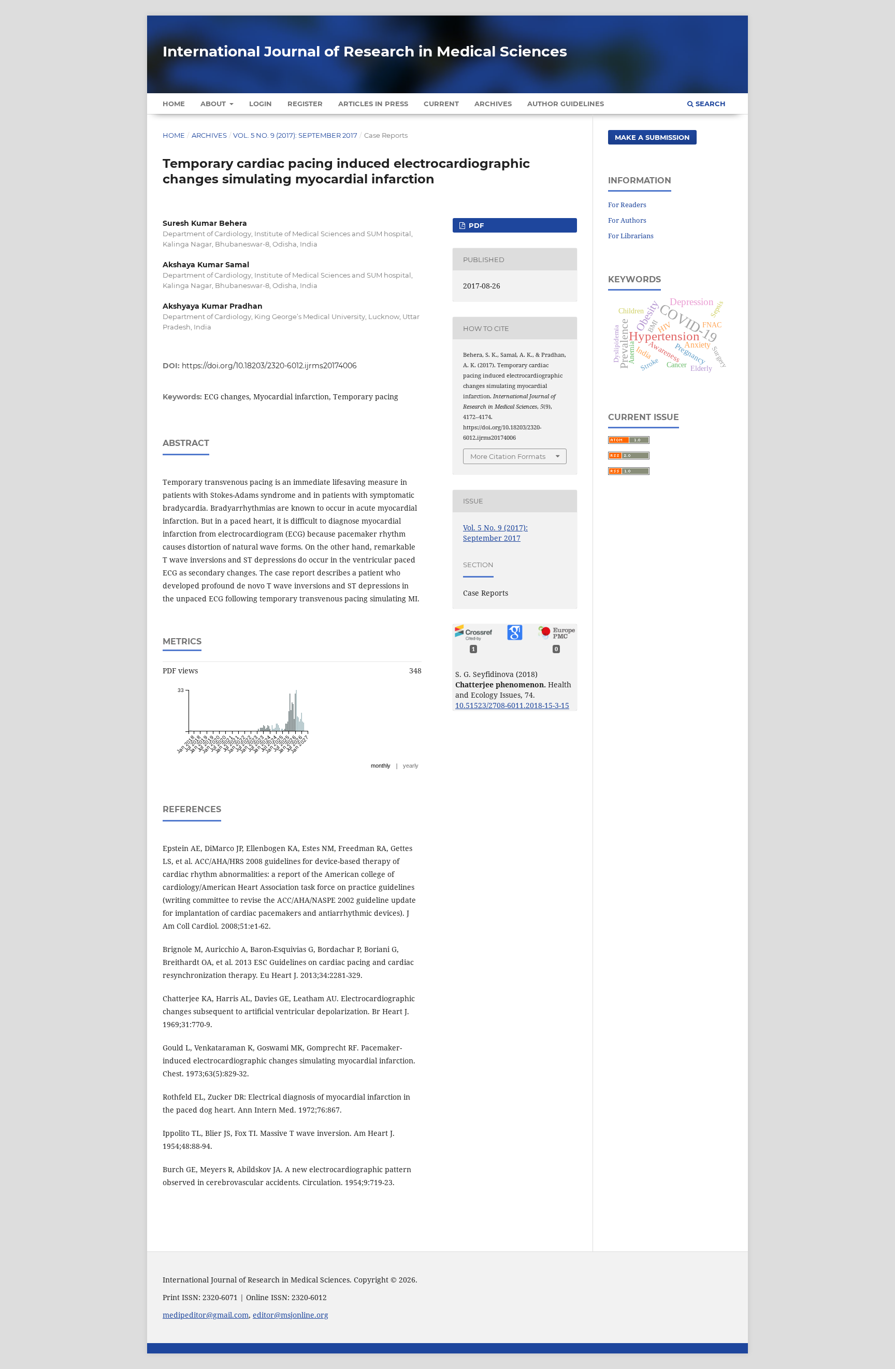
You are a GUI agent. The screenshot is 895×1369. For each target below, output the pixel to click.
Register (305, 103)
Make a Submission (652, 137)
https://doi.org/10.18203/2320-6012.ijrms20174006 (269, 365)
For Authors (627, 220)
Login (260, 103)
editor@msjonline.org (290, 1315)
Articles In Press (373, 103)
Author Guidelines (565, 103)
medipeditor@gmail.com (206, 1315)
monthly (381, 765)
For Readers (627, 204)
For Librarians (631, 235)
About (214, 103)
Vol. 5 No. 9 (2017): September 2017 (295, 135)
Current (441, 103)
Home (174, 103)
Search (710, 103)
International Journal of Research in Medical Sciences (365, 51)
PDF (475, 225)
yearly (410, 765)
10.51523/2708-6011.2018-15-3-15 (512, 705)
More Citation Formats (507, 456)
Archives (493, 103)
